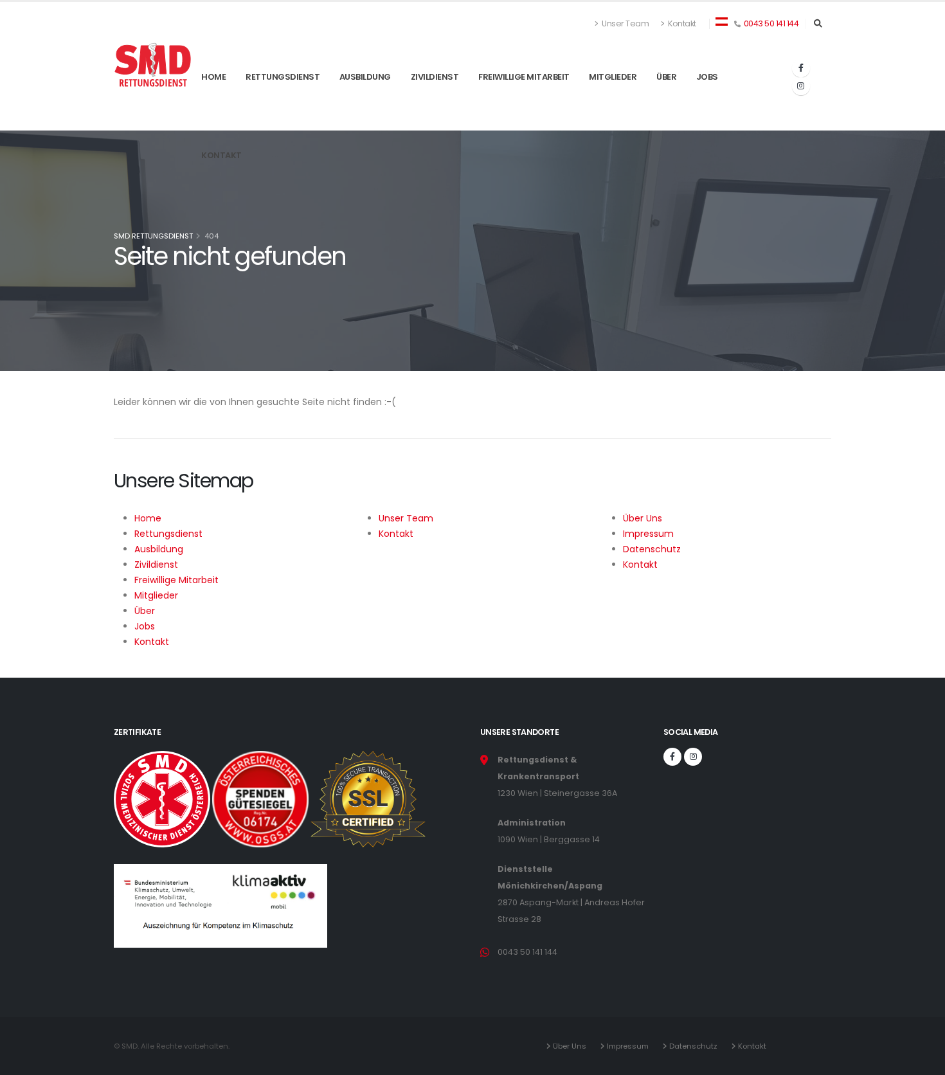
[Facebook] (801, 68)
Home (213, 108)
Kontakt (681, 23)
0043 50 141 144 (771, 23)
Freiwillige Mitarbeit (524, 108)
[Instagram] (801, 86)
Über (666, 108)
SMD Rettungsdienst (153, 236)
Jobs (707, 108)
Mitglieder (612, 108)
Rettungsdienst (283, 108)
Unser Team (624, 23)
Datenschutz (695, 1046)
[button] (722, 20)
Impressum (629, 1046)
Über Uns (571, 1046)
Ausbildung (365, 108)
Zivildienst (435, 108)
